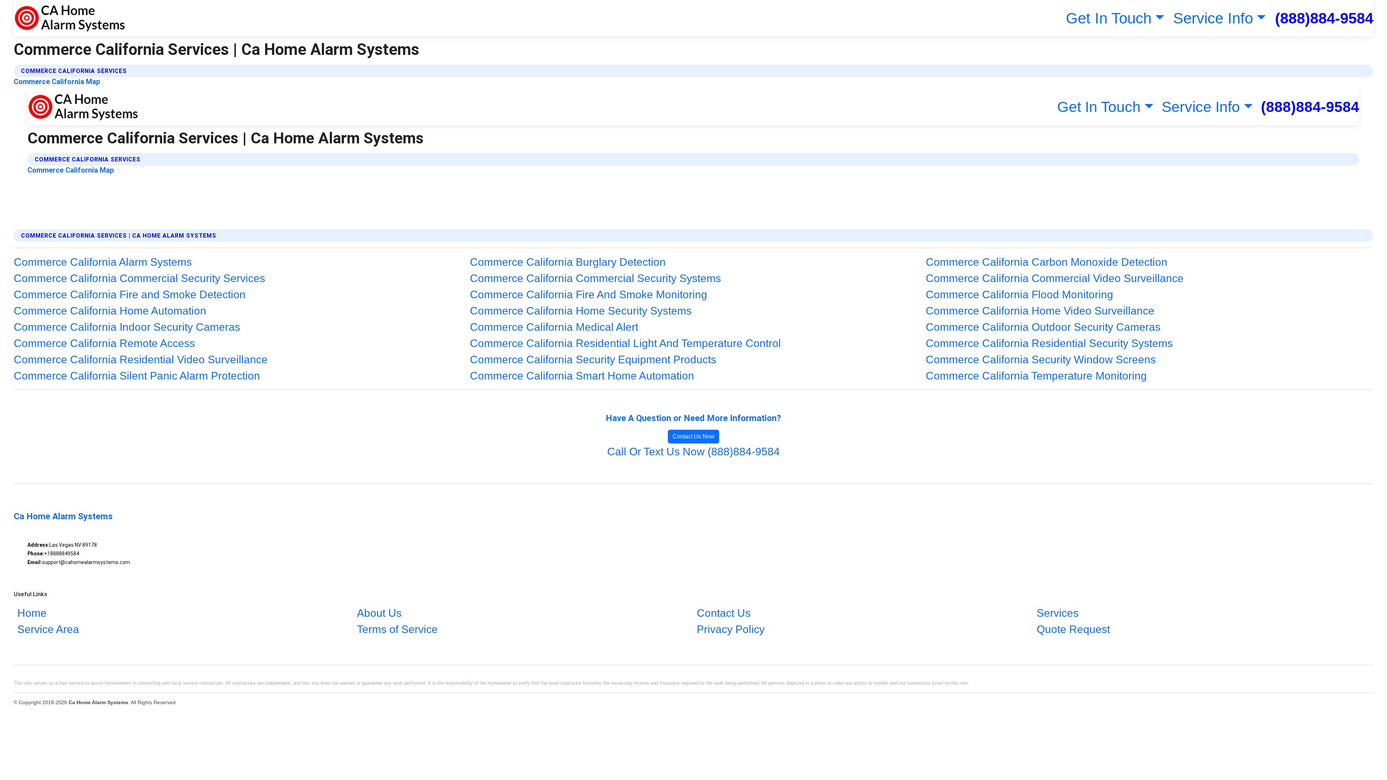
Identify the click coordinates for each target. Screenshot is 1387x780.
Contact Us (724, 613)
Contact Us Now (693, 436)
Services (1058, 613)
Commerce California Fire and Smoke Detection (130, 294)
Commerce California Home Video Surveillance (1040, 311)
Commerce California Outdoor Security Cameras (1043, 327)
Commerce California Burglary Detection (568, 262)
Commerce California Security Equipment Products (593, 359)
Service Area (48, 629)
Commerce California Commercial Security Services (139, 278)
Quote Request (1073, 629)
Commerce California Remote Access (104, 343)
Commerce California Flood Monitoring (1019, 294)
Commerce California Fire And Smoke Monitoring (588, 294)
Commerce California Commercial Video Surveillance (1055, 278)
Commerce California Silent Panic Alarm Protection (137, 376)
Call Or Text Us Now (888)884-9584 (693, 452)
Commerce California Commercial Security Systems (595, 278)
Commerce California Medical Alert (554, 327)
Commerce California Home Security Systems (581, 311)
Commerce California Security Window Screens (1041, 359)
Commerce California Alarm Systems (103, 262)
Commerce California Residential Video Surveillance (141, 359)
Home (32, 613)
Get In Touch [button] (1108, 18)
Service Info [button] (1213, 18)
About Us (379, 613)
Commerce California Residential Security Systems (1049, 343)
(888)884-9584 (1324, 18)
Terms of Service (397, 629)
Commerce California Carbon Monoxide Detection (1046, 262)
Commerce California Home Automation (110, 311)
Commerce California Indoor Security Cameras (127, 327)
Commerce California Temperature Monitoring (1036, 376)
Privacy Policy (731, 629)
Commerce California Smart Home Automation (582, 376)
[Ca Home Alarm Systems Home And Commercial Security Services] (69, 18)
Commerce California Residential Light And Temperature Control (625, 343)
